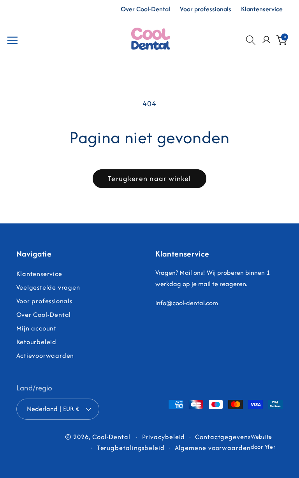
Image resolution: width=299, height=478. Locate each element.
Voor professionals (205, 9)
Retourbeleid (36, 341)
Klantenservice (262, 9)
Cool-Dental (111, 436)
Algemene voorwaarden (213, 447)
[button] (12, 40)
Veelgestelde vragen (48, 287)
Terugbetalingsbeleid (131, 447)
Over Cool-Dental (145, 9)
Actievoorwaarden (45, 355)
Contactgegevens (223, 436)
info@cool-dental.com (186, 303)
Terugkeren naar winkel (149, 178)
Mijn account (36, 328)
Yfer (270, 447)
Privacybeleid (163, 436)
